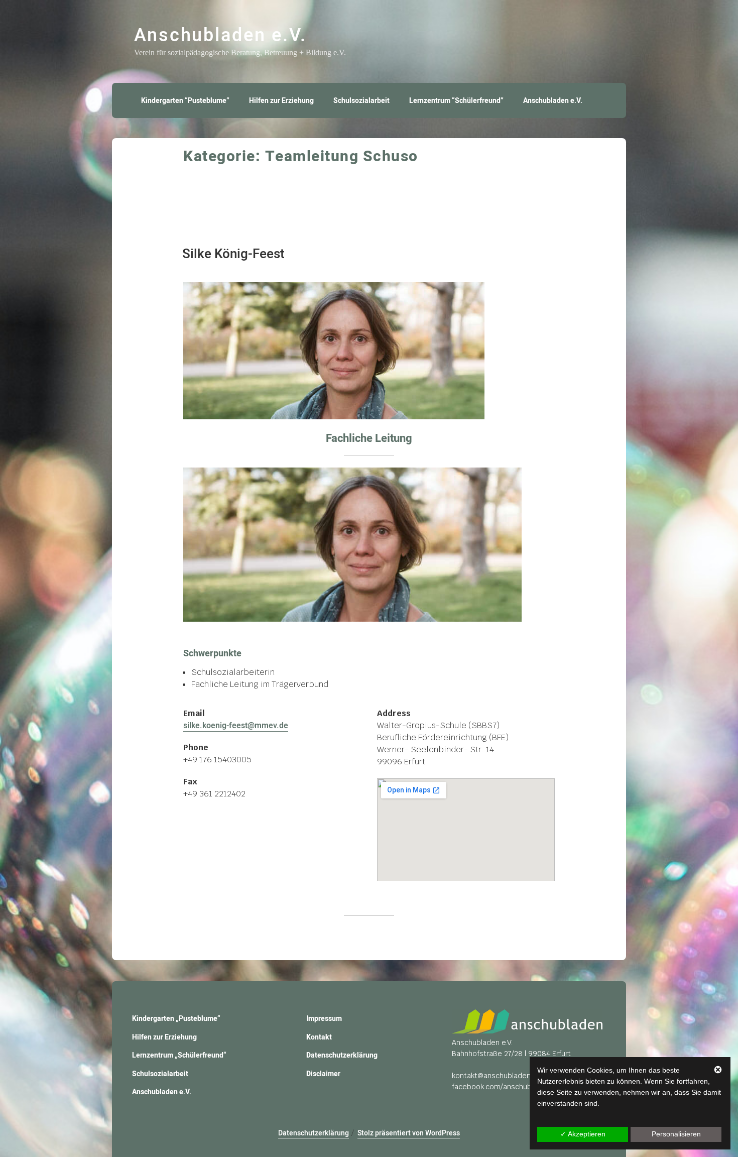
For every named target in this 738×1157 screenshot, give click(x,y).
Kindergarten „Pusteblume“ (176, 1018)
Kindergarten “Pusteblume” (185, 100)
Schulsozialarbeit (361, 100)
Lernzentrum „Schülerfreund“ (179, 1055)
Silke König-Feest (233, 254)
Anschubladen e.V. (220, 35)
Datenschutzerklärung (342, 1055)
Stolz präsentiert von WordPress (408, 1133)
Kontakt (319, 1037)
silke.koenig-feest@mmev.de (235, 726)
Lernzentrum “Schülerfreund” (456, 100)
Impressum (324, 1018)
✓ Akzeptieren (582, 1134)
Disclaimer (323, 1074)
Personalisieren (676, 1134)
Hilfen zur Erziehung (281, 100)
